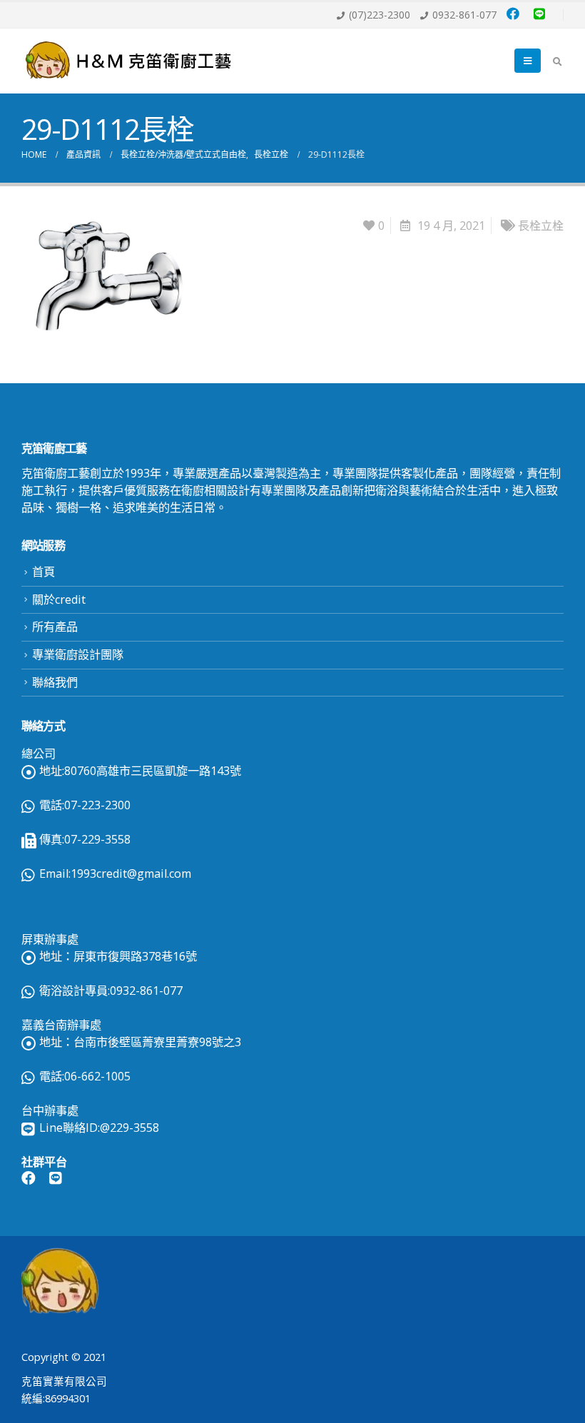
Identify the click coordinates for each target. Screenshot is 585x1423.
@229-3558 (129, 1127)
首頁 (43, 571)
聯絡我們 (55, 682)
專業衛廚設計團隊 (77, 654)
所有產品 (55, 626)
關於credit (59, 599)
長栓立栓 (541, 225)
